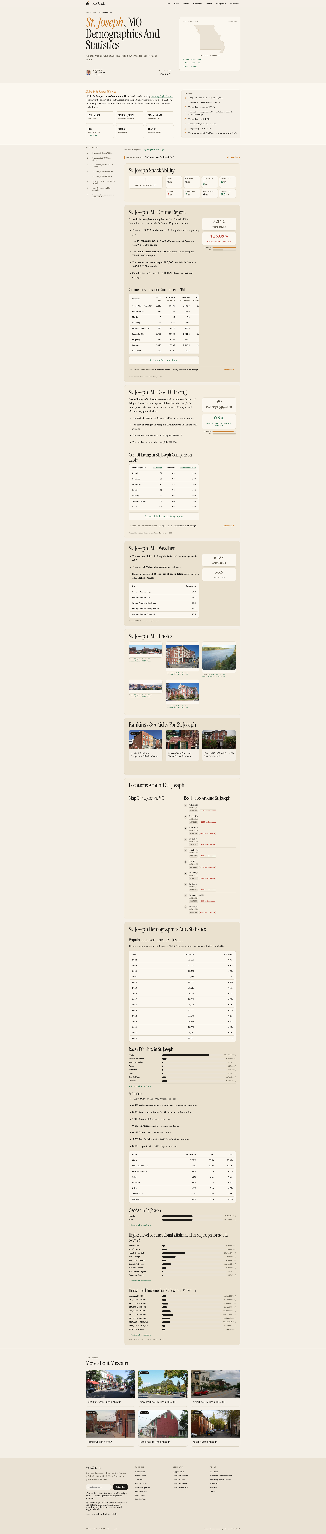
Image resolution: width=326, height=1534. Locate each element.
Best (176, 3)
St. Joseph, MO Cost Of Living (158, 392)
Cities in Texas (179, 1480)
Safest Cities (140, 1476)
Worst (209, 3)
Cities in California (181, 1476)
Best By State (141, 1499)
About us (214, 1472)
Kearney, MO (193, 816)
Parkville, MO (193, 805)
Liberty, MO (192, 838)
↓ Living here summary (192, 59)
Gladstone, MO (194, 872)
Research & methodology (221, 1476)
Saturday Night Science (162, 96)
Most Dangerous (142, 1488)
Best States (140, 1495)
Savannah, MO (194, 827)
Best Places (140, 1472)
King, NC (192, 861)
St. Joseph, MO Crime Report (157, 212)
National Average (188, 467)
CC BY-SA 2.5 (146, 661)
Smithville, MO (194, 850)
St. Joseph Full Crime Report (164, 360)
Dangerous (221, 3)
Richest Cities (141, 1484)
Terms (212, 1492)
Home (88, 12)
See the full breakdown (141, 1086)
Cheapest (197, 3)
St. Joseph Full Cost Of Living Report (164, 516)
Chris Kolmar (98, 72)
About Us (234, 3)
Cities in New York (181, 1488)
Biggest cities (178, 1472)
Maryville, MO (193, 906)
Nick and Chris (110, 1514)
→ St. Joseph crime (191, 63)
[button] (182, 157)
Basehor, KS (193, 884)
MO (94, 12)
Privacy (213, 1488)
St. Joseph (157, 467)
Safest (186, 3)
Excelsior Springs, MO (196, 895)
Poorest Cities (141, 1492)
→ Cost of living (190, 66)
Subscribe (120, 1487)
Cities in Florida (180, 1484)
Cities (167, 3)
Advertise (214, 1484)
